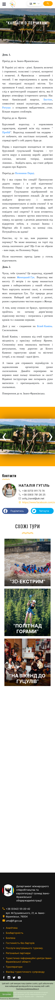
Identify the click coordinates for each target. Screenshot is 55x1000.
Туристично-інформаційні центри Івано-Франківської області (29, 960)
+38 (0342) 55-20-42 (18, 908)
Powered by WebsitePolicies (9, 998)
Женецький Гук (25, 277)
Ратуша (6, 107)
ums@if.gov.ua (14, 920)
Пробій (6, 132)
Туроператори (14, 966)
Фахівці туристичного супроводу (25, 971)
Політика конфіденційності (27, 989)
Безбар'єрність (14, 932)
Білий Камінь (44, 326)
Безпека (10, 937)
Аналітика (11, 927)
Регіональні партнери (18, 953)
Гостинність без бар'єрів (20, 942)
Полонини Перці (24, 173)
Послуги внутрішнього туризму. (24, 948)
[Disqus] (27, 736)
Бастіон (48, 99)
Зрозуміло (6, 994)
